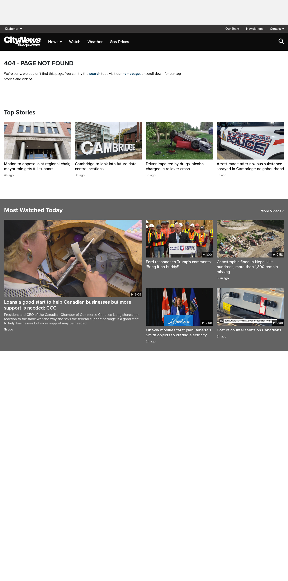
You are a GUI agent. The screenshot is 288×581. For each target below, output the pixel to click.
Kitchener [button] (11, 29)
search (94, 73)
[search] (281, 42)
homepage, (131, 73)
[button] (275, 29)
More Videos (271, 211)
